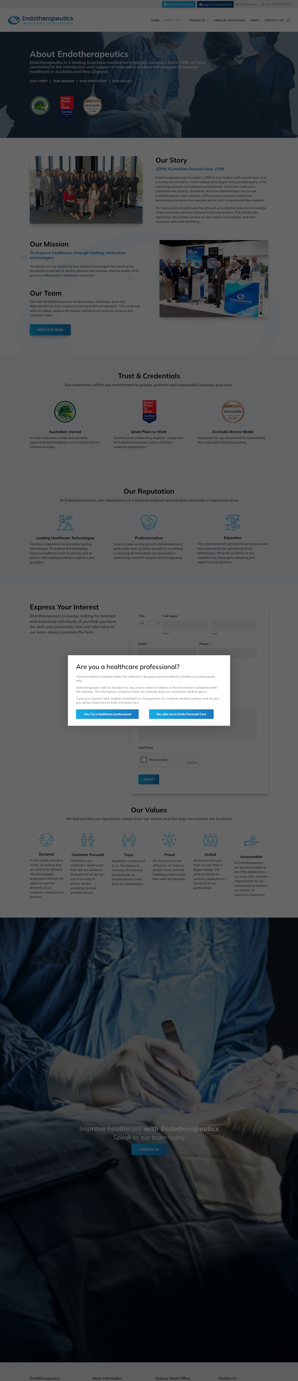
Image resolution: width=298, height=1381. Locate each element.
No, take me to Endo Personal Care (181, 714)
